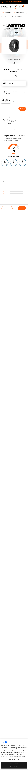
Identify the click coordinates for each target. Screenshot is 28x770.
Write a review (7, 208)
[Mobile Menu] (26, 7)
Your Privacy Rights (14, 759)
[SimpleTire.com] (7, 7)
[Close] (26, 740)
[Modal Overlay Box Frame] (14, 2)
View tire (22, 108)
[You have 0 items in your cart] (22, 7)
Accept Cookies (14, 766)
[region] (14, 754)
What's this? (21, 135)
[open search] (15, 7)
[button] (13, 83)
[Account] (19, 7)
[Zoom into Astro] (14, 45)
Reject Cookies (14, 763)
